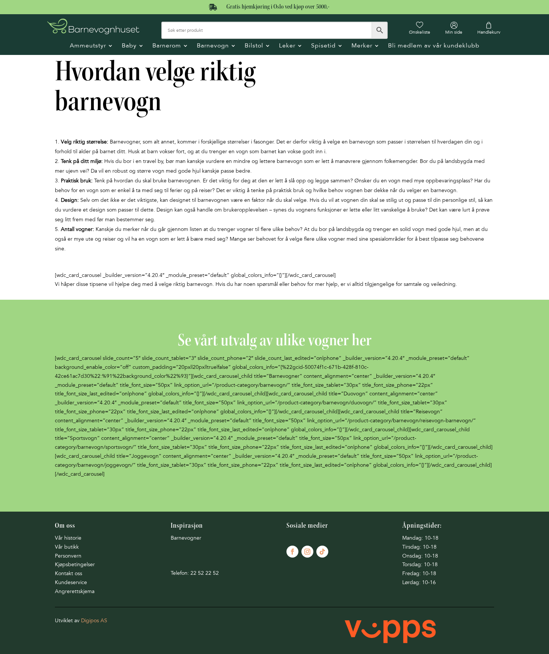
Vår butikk (67, 547)
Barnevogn (213, 46)
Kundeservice (71, 582)
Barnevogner (186, 538)
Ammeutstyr (88, 46)
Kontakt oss (68, 573)
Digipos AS (94, 620)
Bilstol (254, 46)
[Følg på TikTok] (322, 552)
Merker (361, 46)
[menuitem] (419, 28)
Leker (287, 46)
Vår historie (68, 538)
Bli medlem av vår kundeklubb (434, 46)
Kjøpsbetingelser (75, 564)
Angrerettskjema (74, 591)
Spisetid (323, 46)
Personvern (68, 556)
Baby (129, 46)
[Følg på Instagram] (307, 552)
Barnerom (166, 46)
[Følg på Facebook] (292, 552)
